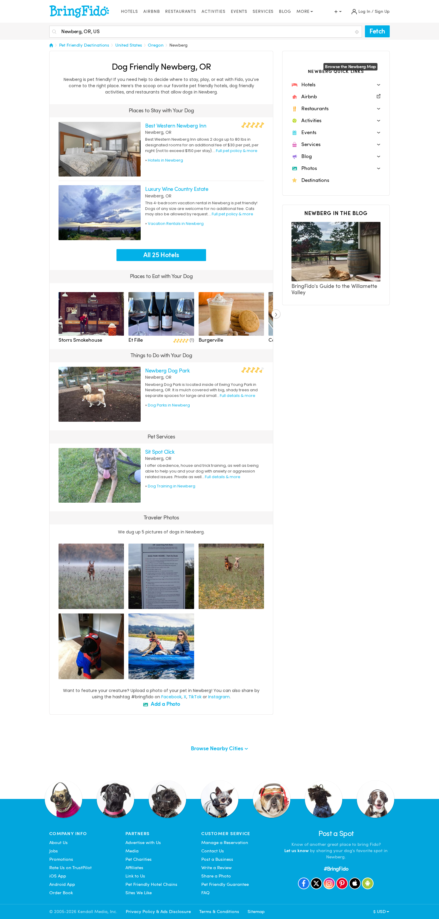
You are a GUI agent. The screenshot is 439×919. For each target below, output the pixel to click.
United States (128, 45)
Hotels (129, 11)
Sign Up (382, 11)
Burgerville (211, 340)
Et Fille (135, 340)
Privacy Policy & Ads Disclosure (158, 912)
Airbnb (151, 11)
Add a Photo (165, 703)
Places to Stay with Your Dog (161, 110)
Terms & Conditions (219, 912)
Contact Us (212, 851)
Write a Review (216, 868)
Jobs (53, 851)
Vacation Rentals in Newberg (176, 223)
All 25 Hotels (161, 255)
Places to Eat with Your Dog (161, 276)
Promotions (61, 859)
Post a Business (217, 859)
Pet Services (161, 436)
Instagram (219, 697)
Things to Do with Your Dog (161, 355)
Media (132, 851)
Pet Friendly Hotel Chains (151, 884)
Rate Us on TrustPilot (70, 868)
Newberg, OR (158, 132)
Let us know (296, 851)
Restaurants (180, 11)
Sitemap (256, 912)
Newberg (178, 45)
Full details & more (237, 395)
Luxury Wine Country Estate (176, 188)
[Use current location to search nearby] (357, 32)
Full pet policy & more (236, 150)
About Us (58, 843)
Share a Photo (216, 876)
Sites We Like (138, 893)
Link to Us (135, 876)
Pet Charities (138, 859)
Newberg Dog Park (167, 370)
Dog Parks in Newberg (169, 405)
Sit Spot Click (159, 451)
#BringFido (336, 868)
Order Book (61, 893)
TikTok (195, 697)
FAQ (205, 893)
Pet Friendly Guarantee (225, 884)
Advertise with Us (143, 843)
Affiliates (134, 868)
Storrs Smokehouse (80, 340)
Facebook (171, 697)
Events (239, 11)
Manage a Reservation (224, 843)
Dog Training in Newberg (171, 486)
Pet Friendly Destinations (84, 45)
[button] (335, 85)
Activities (213, 11)
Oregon (155, 45)
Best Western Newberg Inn (175, 125)
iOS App (57, 876)
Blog (285, 11)
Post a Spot (336, 833)
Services (263, 11)
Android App (62, 884)
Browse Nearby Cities (217, 748)
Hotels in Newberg (165, 160)
